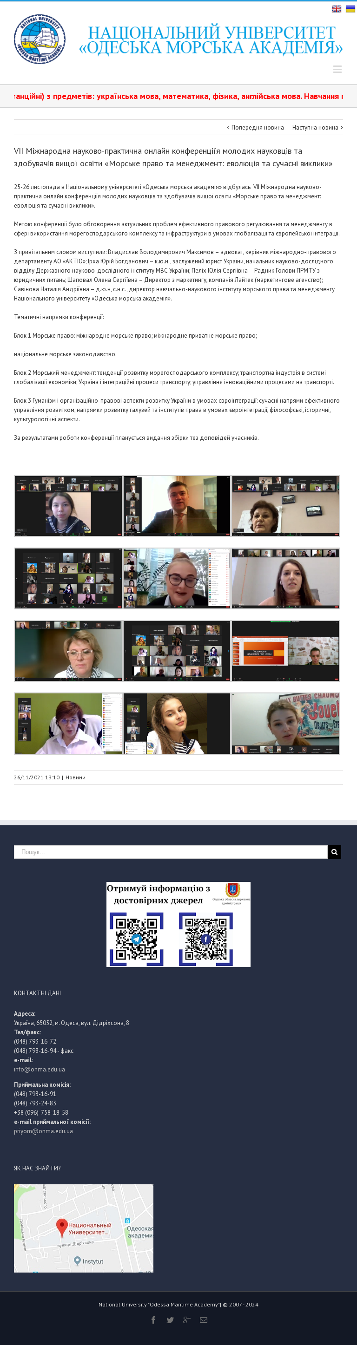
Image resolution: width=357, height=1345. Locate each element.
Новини (76, 777)
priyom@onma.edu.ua (43, 1131)
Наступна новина (315, 127)
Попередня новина (257, 127)
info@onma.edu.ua (39, 1069)
